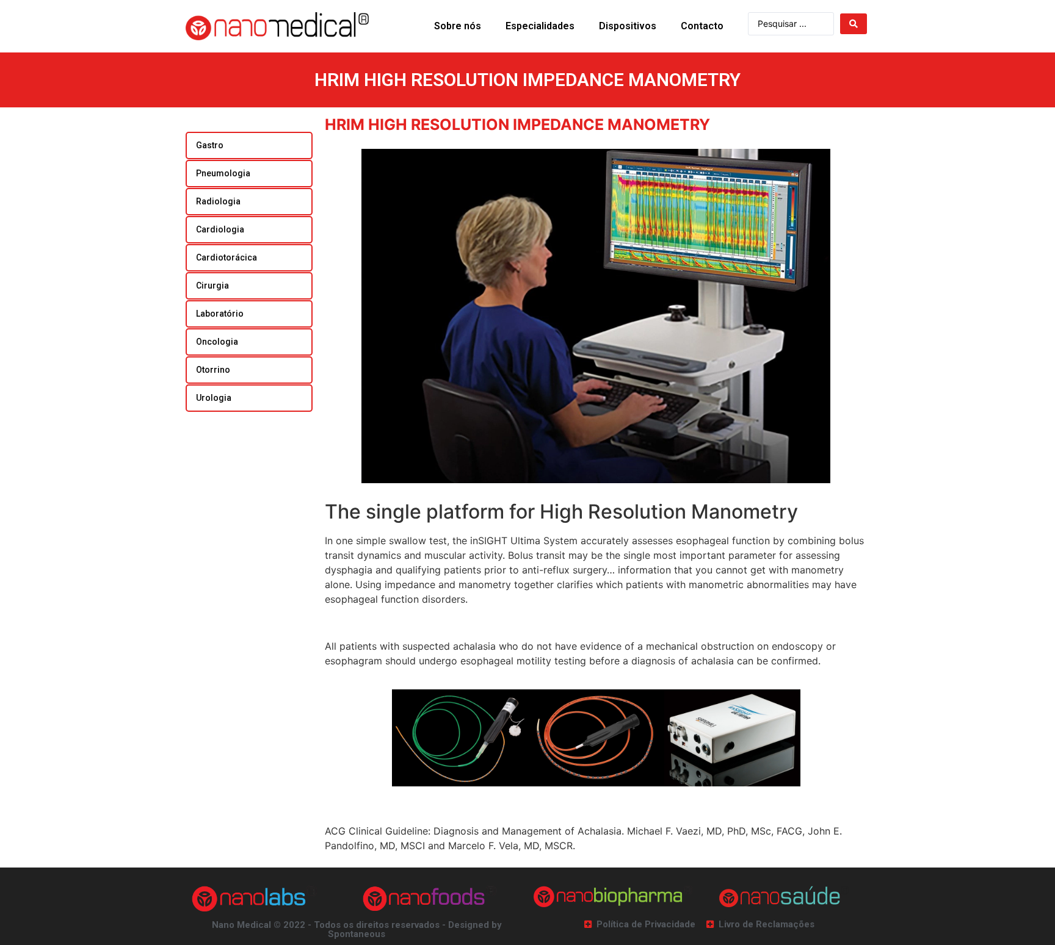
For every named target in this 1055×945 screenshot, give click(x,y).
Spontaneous (356, 934)
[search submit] (853, 23)
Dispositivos (627, 26)
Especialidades (540, 26)
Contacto (702, 26)
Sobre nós (457, 26)
